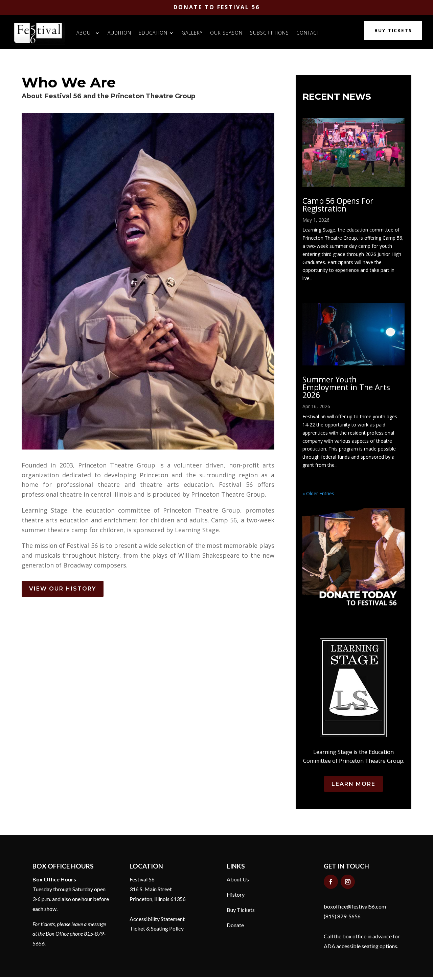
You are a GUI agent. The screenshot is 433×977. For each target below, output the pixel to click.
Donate (235, 925)
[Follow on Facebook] (331, 882)
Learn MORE (353, 784)
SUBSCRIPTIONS (269, 32)
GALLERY (192, 32)
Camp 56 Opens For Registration (337, 204)
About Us (238, 879)
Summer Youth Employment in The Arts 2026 (346, 387)
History (236, 894)
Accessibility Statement (157, 919)
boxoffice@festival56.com (355, 906)
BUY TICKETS (393, 30)
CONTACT (307, 32)
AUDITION (119, 32)
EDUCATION (153, 32)
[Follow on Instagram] (348, 882)
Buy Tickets (241, 909)
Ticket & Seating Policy (157, 928)
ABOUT (84, 32)
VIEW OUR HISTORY (62, 588)
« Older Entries (318, 493)
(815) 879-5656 (342, 916)
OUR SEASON (226, 32)
